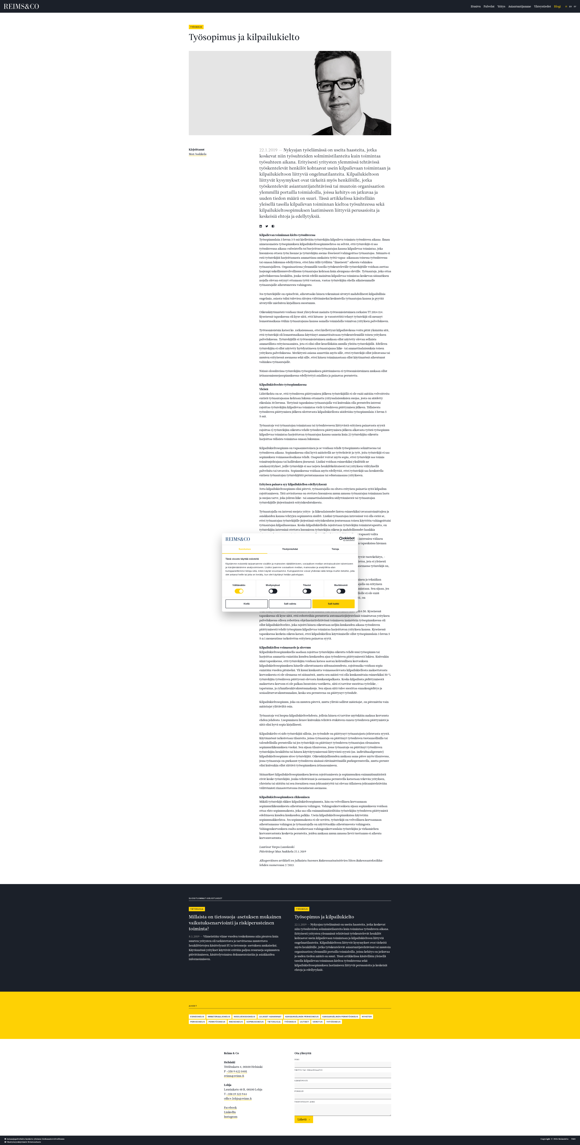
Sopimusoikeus (255, 1022)
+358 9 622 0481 (236, 1071)
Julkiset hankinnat (270, 1017)
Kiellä (247, 603)
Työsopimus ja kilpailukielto (324, 917)
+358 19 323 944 (236, 1094)
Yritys (501, 6)
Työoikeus (196, 27)
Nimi (297, 1059)
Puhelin (299, 1091)
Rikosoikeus (236, 1022)
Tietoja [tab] (335, 549)
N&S (573, 1139)
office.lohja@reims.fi (238, 1098)
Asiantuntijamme (519, 6)
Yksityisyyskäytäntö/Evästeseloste (23, 1142)
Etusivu (476, 6)
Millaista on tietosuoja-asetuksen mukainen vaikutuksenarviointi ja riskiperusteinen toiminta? (235, 923)
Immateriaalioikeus (219, 1017)
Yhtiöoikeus (333, 1022)
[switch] (273, 591)
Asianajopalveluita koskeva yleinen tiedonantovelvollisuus (35, 1139)
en (570, 6)
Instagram (230, 1117)
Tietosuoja (196, 909)
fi (566, 6)
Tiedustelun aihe (305, 1102)
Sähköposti (301, 1080)
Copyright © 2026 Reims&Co (555, 1139)
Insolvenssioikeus (244, 1017)
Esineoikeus (197, 1017)
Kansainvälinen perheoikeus (302, 1017)
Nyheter (367, 1017)
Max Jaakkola (197, 154)
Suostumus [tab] (245, 549)
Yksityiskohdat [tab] (290, 549)
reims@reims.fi (234, 1076)
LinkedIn (230, 1112)
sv (575, 6)
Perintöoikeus (217, 1022)
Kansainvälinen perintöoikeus (340, 1017)
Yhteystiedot (542, 6)
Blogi (557, 6)
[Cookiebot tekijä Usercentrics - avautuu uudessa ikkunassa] (341, 539)
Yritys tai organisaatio (309, 1070)
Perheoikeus (197, 1022)
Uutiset (304, 1022)
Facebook (230, 1108)
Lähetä (302, 1119)
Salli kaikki (333, 603)
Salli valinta (290, 603)
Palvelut (489, 6)
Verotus (318, 1022)
